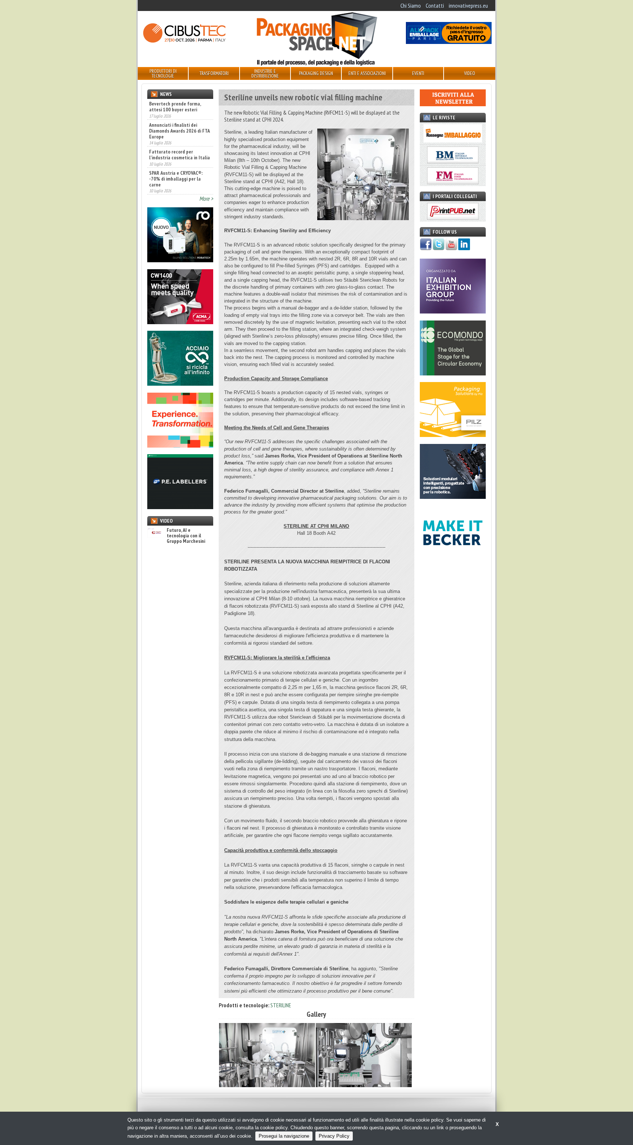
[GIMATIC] (453, 496)
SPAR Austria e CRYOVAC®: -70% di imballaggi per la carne (176, 179)
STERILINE (280, 1005)
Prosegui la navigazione (284, 1136)
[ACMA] (180, 322)
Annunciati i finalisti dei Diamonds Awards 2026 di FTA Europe (179, 131)
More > (206, 198)
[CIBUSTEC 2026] (184, 41)
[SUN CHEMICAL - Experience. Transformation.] (180, 445)
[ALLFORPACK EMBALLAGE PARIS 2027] (449, 41)
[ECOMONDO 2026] (453, 373)
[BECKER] (453, 558)
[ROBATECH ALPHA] (180, 260)
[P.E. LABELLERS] (180, 507)
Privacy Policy (334, 1136)
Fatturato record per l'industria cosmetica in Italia (179, 154)
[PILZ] (453, 434)
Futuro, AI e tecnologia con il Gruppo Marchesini (186, 535)
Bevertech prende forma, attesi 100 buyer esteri (175, 106)
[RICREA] (180, 383)
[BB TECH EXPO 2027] (453, 311)
